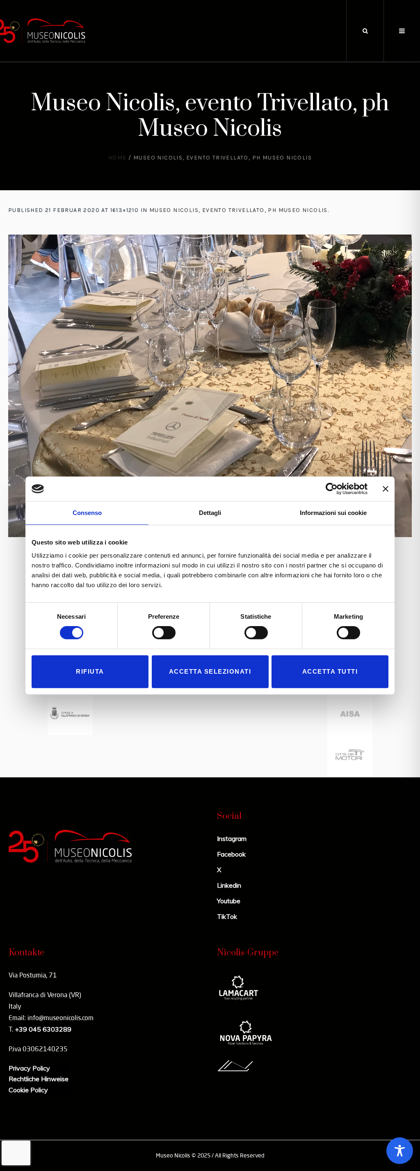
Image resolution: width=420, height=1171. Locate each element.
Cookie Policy (28, 1090)
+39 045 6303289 (43, 1029)
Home (117, 157)
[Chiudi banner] (385, 489)
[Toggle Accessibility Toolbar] (400, 1151)
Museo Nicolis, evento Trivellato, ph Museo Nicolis (238, 210)
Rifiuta (90, 671)
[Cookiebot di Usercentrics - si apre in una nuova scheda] (332, 489)
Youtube (228, 901)
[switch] (164, 632)
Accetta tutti (330, 671)
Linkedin (229, 885)
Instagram (232, 838)
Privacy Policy (29, 1068)
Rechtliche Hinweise (38, 1079)
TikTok (227, 916)
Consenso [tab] (87, 512)
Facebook (231, 854)
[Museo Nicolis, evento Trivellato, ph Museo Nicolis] (210, 386)
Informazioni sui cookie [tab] (333, 512)
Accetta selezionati (210, 671)
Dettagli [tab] (210, 512)
